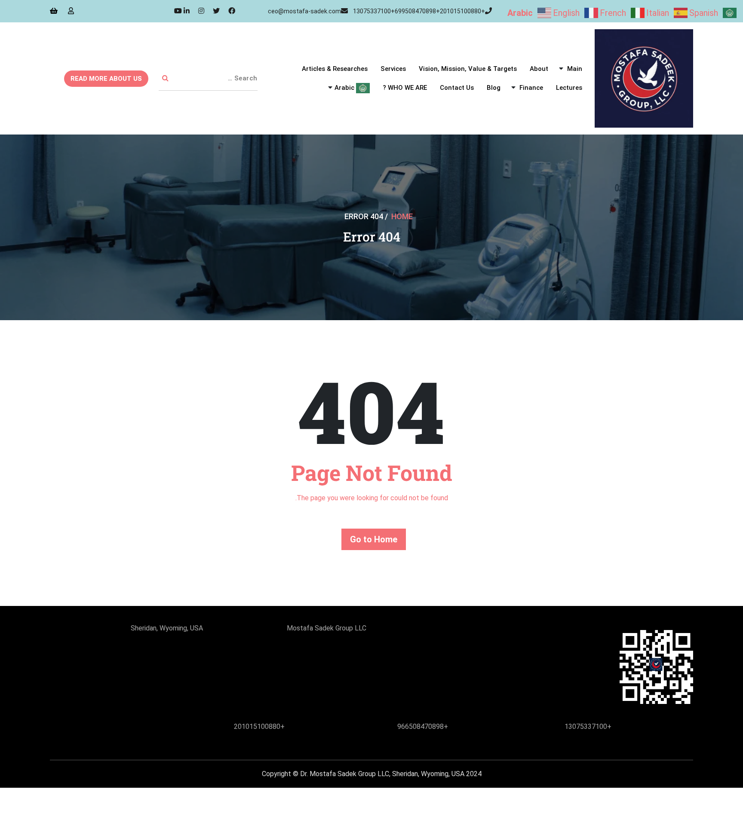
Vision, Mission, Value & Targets (468, 69)
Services (393, 69)
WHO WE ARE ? (405, 88)
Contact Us (457, 88)
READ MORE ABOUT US (106, 79)
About (539, 69)
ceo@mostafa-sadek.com (304, 11)
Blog (493, 88)
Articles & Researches (335, 69)
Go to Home (373, 539)
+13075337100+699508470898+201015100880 (419, 11)
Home (402, 216)
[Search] (165, 78)
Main (574, 69)
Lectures (569, 88)
